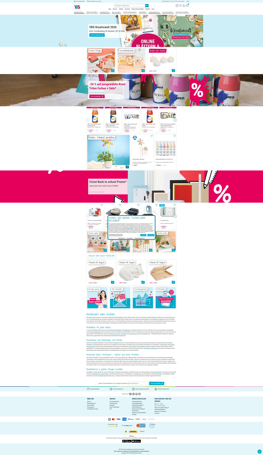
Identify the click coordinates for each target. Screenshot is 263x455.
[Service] (177, 5)
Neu (110, 9)
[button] (88, 119)
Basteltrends (127, 330)
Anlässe (127, 9)
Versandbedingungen (137, 403)
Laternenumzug (133, 334)
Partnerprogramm (91, 403)
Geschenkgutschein (114, 401)
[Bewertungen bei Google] (113, 425)
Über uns (89, 401)
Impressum (130, 238)
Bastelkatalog (97, 332)
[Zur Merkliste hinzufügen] (102, 108)
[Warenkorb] (187, 5)
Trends (121, 9)
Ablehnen (143, 235)
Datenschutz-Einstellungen (138, 409)
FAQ (111, 409)
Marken (147, 9)
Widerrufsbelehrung (136, 407)
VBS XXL (115, 9)
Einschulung (124, 334)
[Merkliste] (180, 5)
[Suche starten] (147, 5)
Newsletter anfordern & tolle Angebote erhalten (113, 383)
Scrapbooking (142, 346)
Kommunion (117, 334)
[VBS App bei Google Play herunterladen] (127, 441)
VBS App (134, 414)
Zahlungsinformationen (137, 405)
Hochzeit (111, 334)
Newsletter (112, 405)
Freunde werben (113, 403)
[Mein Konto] (183, 5)
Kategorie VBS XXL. (157, 372)
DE (188, 1)
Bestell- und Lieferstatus (160, 411)
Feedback (157, 413)
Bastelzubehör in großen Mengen (100, 374)
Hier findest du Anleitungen (150, 348)
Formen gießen (132, 346)
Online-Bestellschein (137, 401)
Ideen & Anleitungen (138, 9)
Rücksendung (135, 410)
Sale (153, 9)
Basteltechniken (117, 330)
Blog (157, 332)
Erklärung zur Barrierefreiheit (139, 412)
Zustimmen (150, 235)
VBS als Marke (90, 405)
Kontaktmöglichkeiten (160, 409)
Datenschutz (122, 238)
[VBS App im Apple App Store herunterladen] (136, 441)
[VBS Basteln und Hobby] (77, 6)
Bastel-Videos (164, 344)
